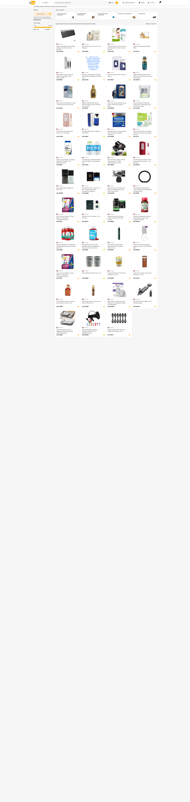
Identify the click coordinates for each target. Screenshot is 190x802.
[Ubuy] (32, 2)
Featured (153, 24)
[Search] (116, 2)
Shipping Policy (37, 19)
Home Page (36, 6)
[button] (129, 3)
